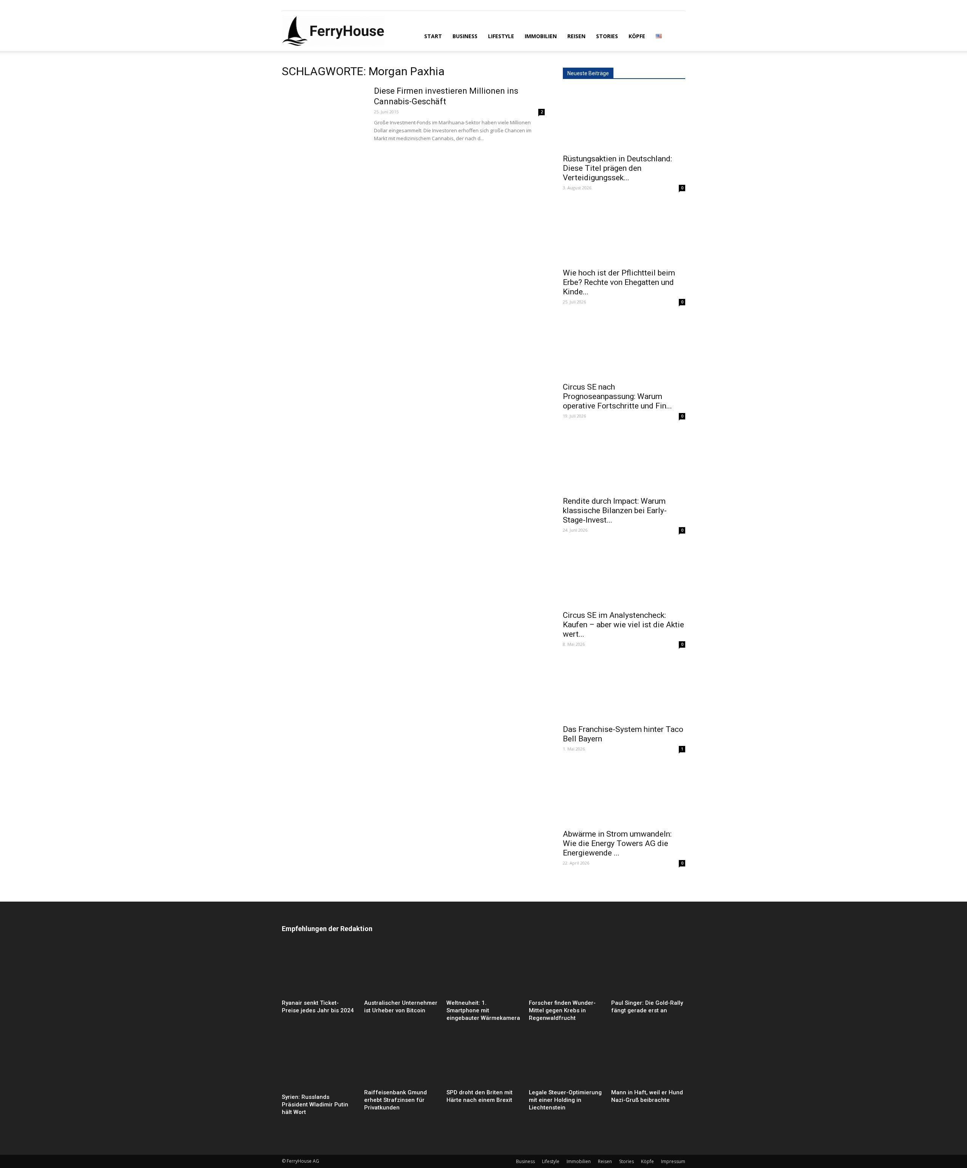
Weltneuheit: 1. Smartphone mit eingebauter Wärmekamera (483, 1010)
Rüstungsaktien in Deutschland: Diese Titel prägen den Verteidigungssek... (617, 168)
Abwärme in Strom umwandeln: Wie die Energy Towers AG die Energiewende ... (617, 843)
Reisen (576, 36)
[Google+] (300, 5)
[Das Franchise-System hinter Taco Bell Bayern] (624, 689)
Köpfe (637, 36)
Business (465, 36)
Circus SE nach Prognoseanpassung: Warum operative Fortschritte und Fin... (617, 396)
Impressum (673, 1161)
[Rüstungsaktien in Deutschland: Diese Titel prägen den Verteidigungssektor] (624, 119)
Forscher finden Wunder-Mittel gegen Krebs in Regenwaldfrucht (562, 1010)
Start (433, 36)
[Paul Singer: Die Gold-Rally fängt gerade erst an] (648, 970)
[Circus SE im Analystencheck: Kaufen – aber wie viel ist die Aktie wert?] (624, 575)
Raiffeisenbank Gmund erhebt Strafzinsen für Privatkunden (395, 1100)
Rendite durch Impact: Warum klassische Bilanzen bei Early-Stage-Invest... (615, 510)
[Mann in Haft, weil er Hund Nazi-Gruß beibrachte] (648, 1060)
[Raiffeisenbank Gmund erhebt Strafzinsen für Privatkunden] (401, 1060)
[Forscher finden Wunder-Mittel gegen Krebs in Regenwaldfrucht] (566, 970)
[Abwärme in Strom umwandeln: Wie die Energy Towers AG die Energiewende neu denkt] (624, 794)
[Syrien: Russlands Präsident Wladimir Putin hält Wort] (319, 1063)
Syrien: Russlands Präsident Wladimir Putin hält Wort (315, 1104)
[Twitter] (312, 5)
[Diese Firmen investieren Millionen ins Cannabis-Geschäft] (323, 114)
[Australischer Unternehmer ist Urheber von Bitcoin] (401, 970)
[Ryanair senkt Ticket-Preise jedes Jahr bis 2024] (319, 970)
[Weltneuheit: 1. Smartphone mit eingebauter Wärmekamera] (483, 970)
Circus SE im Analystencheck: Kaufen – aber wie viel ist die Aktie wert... (623, 625)
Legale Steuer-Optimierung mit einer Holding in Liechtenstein (565, 1100)
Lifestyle (501, 36)
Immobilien (541, 36)
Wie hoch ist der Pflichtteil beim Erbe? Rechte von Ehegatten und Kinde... (619, 282)
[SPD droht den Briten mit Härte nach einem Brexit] (483, 1060)
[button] (676, 35)
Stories (607, 36)
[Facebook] (287, 5)
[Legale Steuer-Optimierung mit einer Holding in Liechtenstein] (566, 1060)
